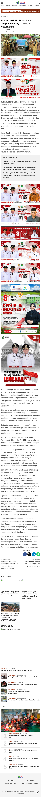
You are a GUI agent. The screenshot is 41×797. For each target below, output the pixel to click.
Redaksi (11, 780)
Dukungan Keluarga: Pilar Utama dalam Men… (23, 744)
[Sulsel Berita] (20, 2)
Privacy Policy (10, 783)
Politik (15, 764)
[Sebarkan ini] (25, 554)
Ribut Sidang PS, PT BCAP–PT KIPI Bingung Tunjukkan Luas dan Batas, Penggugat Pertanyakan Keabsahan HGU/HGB (20, 175)
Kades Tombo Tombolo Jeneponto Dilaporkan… (19, 692)
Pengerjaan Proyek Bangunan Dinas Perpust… (24, 700)
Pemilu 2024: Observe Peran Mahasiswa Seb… (23, 751)
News (14, 675)
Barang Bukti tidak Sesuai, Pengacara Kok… (23, 677)
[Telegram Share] (34, 554)
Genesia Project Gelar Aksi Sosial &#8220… (21, 736)
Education (12, 733)
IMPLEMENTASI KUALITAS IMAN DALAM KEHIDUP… (24, 759)
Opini (17, 733)
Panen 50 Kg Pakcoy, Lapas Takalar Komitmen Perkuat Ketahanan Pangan (10, 593)
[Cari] (39, 3)
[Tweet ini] (29, 554)
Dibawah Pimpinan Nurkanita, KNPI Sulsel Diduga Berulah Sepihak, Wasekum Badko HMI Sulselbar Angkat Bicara (32, 563)
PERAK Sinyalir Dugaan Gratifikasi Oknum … (23, 684)
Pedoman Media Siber (30, 783)
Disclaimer (30, 780)
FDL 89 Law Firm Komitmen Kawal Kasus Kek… (17, 670)
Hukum (3, 668)
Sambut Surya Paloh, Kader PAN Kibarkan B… (24, 767)
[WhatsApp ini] (38, 554)
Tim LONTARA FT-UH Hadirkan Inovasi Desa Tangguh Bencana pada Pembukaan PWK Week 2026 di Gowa (29, 594)
